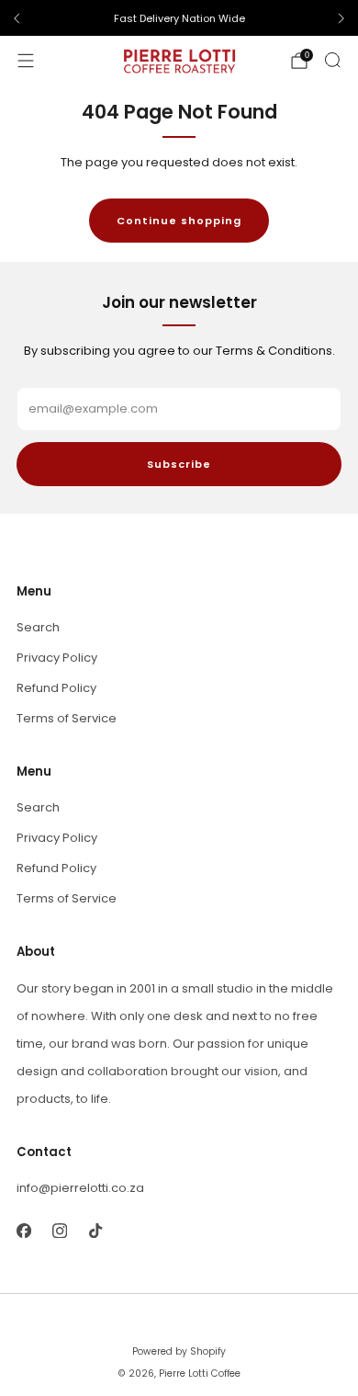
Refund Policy (56, 688)
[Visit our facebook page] (23, 1231)
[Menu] (26, 60)
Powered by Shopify (179, 1351)
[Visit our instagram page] (59, 1231)
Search (38, 627)
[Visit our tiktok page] (95, 1231)
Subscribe (179, 464)
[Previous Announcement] (17, 18)
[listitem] (179, 18)
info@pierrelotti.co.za (80, 1188)
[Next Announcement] (341, 18)
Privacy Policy (57, 657)
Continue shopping (179, 220)
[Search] (332, 60)
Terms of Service (67, 718)
